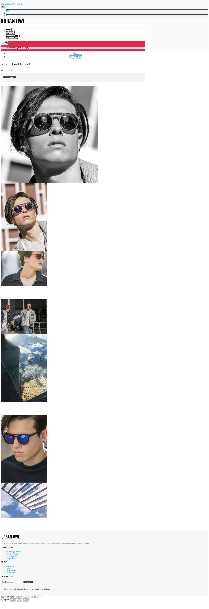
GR (7, 13)
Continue (9, 77)
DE (7, 16)
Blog (8, 568)
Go (28, 582)
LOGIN (19, 4)
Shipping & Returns (14, 552)
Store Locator (12, 570)
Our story (10, 566)
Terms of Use (12, 556)
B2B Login (10, 572)
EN (3, 6)
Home (75, 53)
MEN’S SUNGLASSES (75, 55)
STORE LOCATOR (8, 4)
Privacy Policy (12, 554)
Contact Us (10, 558)
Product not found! (75, 58)
